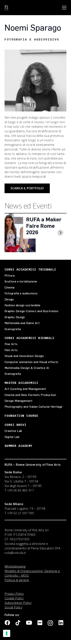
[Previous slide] (11, 233)
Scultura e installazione (21, 281)
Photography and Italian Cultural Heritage (33, 406)
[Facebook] (7, 623)
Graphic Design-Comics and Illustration (31, 311)
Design (9, 299)
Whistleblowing (15, 566)
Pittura (10, 275)
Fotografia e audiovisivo (21, 293)
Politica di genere (17, 580)
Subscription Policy (18, 603)
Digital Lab (12, 437)
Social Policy (13, 607)
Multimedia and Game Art (22, 323)
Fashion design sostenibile (22, 305)
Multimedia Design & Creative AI (27, 368)
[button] (64, 7)
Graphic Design (15, 317)
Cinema (10, 287)
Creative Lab (13, 431)
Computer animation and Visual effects (32, 362)
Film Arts (11, 350)
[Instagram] (50, 623)
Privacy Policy (14, 594)
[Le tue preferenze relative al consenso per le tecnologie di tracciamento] (6, 633)
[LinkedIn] (61, 623)
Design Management (18, 401)
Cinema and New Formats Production (30, 395)
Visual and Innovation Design (24, 356)
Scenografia (13, 329)
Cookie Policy (14, 598)
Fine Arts (11, 344)
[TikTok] (18, 623)
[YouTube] (29, 623)
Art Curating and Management (25, 389)
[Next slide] (60, 233)
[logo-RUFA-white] (6, 7)
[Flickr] (39, 623)
